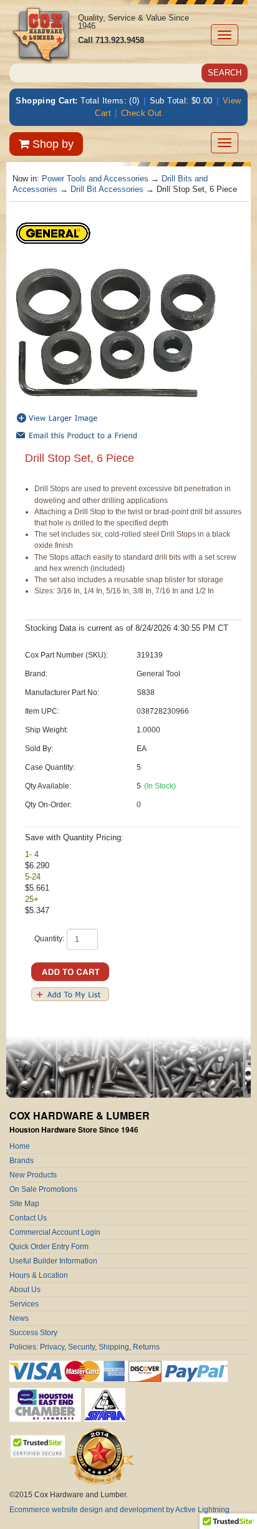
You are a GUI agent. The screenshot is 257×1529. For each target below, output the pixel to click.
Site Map (24, 1203)
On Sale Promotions (43, 1189)
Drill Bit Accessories (106, 189)
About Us (25, 1289)
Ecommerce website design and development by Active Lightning (119, 1509)
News (19, 1318)
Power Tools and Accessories (95, 178)
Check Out (141, 113)
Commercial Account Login (54, 1232)
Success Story (33, 1332)
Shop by (51, 144)
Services (24, 1304)
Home (19, 1146)
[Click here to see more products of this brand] (53, 232)
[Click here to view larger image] (115, 333)
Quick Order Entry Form (49, 1246)
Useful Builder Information (53, 1261)
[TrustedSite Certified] (37, 1446)
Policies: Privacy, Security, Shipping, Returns (84, 1347)
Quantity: (49, 938)
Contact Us (28, 1218)
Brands (21, 1160)
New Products (33, 1175)
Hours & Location (38, 1275)
